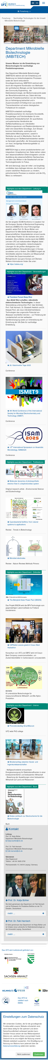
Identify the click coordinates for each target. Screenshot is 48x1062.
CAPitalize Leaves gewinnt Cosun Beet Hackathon (24, 646)
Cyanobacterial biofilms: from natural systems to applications (23, 523)
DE (33, 3)
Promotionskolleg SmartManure (22, 726)
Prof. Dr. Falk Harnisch (19, 920)
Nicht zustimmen (23, 1054)
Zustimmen (38, 1054)
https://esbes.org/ (16, 264)
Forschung (24, 11)
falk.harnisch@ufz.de (15, 851)
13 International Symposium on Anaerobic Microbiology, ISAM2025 (25, 448)
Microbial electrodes (17, 558)
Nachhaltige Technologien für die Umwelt (29, 18)
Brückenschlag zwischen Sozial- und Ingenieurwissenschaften (23, 763)
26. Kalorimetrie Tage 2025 (20, 365)
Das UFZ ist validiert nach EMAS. (23, 1000)
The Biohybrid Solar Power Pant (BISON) (25, 600)
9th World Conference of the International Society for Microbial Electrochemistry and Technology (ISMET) (25, 413)
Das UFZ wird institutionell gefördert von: (18, 950)
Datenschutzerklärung (11, 1046)
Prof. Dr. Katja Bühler (18, 900)
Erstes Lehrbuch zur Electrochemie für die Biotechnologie (25, 817)
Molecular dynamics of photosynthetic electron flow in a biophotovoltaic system (23, 482)
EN (37, 3)
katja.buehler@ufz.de (15, 841)
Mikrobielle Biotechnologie (15, 20)
